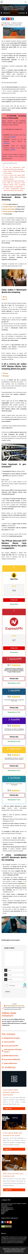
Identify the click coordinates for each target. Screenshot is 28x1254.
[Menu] (2, 2)
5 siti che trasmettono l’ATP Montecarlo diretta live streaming (14, 168)
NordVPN (12, 137)
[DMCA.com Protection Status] (6, 1226)
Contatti (3, 1212)
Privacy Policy (4, 1210)
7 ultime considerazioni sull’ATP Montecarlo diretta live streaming (14, 189)
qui (25, 883)
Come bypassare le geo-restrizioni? (14, 181)
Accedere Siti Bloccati (9, 25)
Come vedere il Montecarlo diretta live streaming (14, 172)
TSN (4, 214)
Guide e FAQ (18, 25)
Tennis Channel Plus (8, 211)
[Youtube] (7, 1222)
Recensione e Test (14, 683)
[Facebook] (2, 1222)
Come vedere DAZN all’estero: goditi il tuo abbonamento (11, 1092)
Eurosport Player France (10, 206)
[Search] (25, 2)
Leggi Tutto (8, 1108)
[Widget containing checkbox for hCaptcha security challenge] (16, 985)
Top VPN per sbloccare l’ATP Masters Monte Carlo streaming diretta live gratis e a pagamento (14, 184)
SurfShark (7, 143)
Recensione (14, 604)
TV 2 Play (5, 204)
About (2, 1213)
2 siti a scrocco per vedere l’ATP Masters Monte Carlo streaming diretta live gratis (14, 177)
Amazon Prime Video (9, 209)
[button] (3, 19)
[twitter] (5, 1222)
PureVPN (12, 150)
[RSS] (10, 1222)
